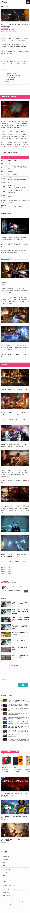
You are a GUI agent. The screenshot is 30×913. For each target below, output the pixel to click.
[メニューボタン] (28, 2)
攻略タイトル (6, 892)
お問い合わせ (23, 901)
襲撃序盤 (6, 82)
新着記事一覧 (6, 856)
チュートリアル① (6, 567)
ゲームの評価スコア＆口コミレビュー (12, 889)
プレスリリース (6, 869)
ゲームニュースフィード (9, 886)
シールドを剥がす (11, 77)
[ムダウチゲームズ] (4, 2)
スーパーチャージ (11, 79)
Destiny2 (13, 29)
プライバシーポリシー (15, 901)
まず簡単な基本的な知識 (10, 73)
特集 (4, 866)
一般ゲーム (5, 29)
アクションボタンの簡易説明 (13, 75)
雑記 (4, 875)
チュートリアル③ (6, 571)
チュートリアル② (6, 569)
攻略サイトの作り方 (8, 895)
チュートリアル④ (6, 573)
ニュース (5, 872)
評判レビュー (6, 862)
